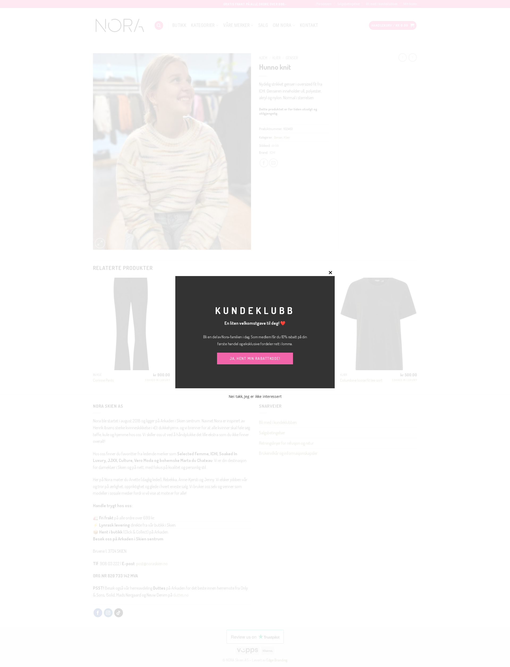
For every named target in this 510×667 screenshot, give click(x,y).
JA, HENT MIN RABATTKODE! (255, 358)
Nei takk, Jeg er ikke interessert (255, 396)
